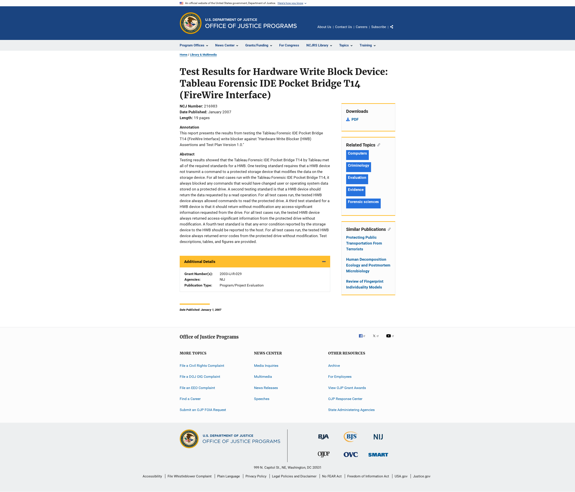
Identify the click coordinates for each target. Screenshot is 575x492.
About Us (324, 27)
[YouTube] (391, 339)
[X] (377, 339)
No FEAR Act (332, 476)
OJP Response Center (345, 399)
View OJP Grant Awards (347, 388)
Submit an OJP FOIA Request (203, 410)
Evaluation (357, 177)
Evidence (356, 189)
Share (395, 30)
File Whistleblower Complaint (190, 476)
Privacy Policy (255, 476)
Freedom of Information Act (368, 476)
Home (183, 54)
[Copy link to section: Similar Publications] (388, 229)
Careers (361, 27)
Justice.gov (421, 476)
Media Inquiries (266, 365)
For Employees (340, 376)
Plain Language (228, 476)
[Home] (251, 23)
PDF (355, 119)
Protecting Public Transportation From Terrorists (364, 243)
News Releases (266, 388)
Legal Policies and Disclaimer (294, 476)
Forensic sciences (363, 201)
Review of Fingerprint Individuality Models (364, 284)
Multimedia (263, 376)
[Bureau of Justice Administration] (323, 440)
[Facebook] (364, 339)
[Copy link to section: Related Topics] (377, 144)
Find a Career (190, 399)
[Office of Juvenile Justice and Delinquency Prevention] (324, 458)
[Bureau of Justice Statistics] (351, 443)
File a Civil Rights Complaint (202, 365)
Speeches (261, 399)
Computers (357, 153)
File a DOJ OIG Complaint (200, 376)
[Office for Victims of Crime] (351, 458)
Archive (334, 365)
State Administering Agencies (351, 410)
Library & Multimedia (203, 54)
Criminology (358, 165)
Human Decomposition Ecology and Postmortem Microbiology (368, 265)
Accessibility (152, 476)
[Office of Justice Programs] (191, 23)
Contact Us (343, 27)
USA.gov (401, 476)
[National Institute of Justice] (378, 440)
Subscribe (378, 27)
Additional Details (199, 261)
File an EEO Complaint (197, 388)
